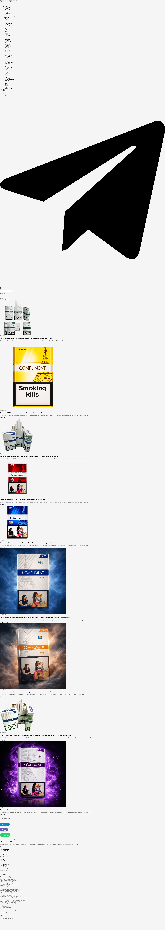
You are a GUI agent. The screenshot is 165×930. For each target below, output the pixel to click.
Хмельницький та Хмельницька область (12, 899)
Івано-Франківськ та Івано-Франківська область (14, 897)
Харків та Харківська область (9, 880)
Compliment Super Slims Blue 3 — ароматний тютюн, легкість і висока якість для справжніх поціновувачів (35, 617)
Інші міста (3, 908)
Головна (2, 299)
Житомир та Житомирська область (10, 894)
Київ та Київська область (8, 879)
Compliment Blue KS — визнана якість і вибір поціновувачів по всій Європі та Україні (28, 543)
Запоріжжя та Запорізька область (10, 885)
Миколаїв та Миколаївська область (10, 888)
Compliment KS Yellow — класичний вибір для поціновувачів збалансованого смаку (28, 413)
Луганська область (6, 907)
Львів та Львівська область (8, 884)
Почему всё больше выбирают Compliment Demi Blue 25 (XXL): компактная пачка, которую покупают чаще (35, 735)
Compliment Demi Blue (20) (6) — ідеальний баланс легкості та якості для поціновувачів (29, 456)
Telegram (6, 824)
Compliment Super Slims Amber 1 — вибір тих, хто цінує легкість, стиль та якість (26, 692)
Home (1, 296)
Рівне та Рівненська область (8, 895)
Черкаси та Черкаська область (9, 891)
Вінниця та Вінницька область (9, 886)
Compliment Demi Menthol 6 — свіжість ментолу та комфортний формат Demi (26, 338)
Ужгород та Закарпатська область (10, 901)
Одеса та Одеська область (8, 881)
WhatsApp (6, 835)
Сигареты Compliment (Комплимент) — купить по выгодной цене (21, 810)
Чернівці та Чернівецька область (10, 904)
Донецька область (6, 906)
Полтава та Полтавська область (9, 889)
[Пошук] (0, 2)
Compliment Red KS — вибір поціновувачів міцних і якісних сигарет (22, 499)
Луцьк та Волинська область (9, 902)
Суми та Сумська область (8, 892)
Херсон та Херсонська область (9, 905)
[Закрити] (14, 290)
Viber (5, 830)
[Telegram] (82, 285)
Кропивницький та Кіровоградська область (13, 900)
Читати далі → (4, 343)
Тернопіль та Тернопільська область (11, 896)
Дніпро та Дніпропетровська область (11, 883)
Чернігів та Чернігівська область (10, 890)
